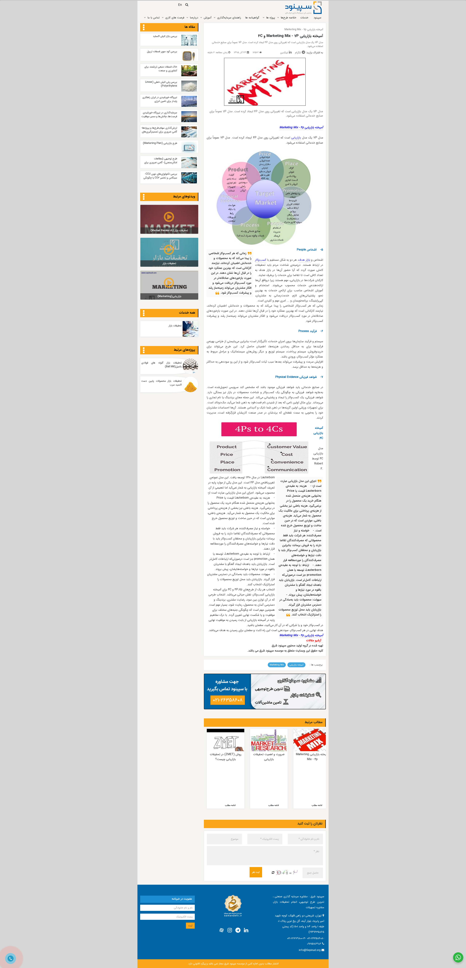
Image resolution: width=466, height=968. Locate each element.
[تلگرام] (238, 930)
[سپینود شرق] (303, 8)
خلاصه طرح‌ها (288, 17)
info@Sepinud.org (310, 950)
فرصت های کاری (174, 17)
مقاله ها (190, 26)
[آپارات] (221, 930)
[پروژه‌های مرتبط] (144, 350)
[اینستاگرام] (229, 930)
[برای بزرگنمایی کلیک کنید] (265, 82)
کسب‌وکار (260, 260)
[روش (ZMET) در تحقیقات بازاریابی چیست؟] (225, 740)
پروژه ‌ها (270, 17)
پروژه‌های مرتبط (184, 349)
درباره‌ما (194, 17)
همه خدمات (187, 312)
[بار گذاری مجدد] (273, 873)
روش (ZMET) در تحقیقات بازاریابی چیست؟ (225, 756)
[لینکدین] (246, 930)
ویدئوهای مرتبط (184, 196)
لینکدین (284, 53)
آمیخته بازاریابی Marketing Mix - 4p (301, 127)
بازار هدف (305, 260)
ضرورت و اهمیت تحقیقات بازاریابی (269, 756)
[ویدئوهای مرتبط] (144, 197)
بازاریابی (296, 137)
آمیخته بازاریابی (296, 665)
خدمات (304, 17)
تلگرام (298, 53)
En (180, 5)
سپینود (317, 17)
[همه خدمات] (144, 313)
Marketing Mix (277, 665)
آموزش (208, 17)
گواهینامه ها (252, 17)
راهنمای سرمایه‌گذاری (229, 17)
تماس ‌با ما (153, 17)
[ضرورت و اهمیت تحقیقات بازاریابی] (269, 740)
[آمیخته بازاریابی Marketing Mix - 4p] (312, 740)
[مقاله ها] (144, 27)
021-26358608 (227, 700)
